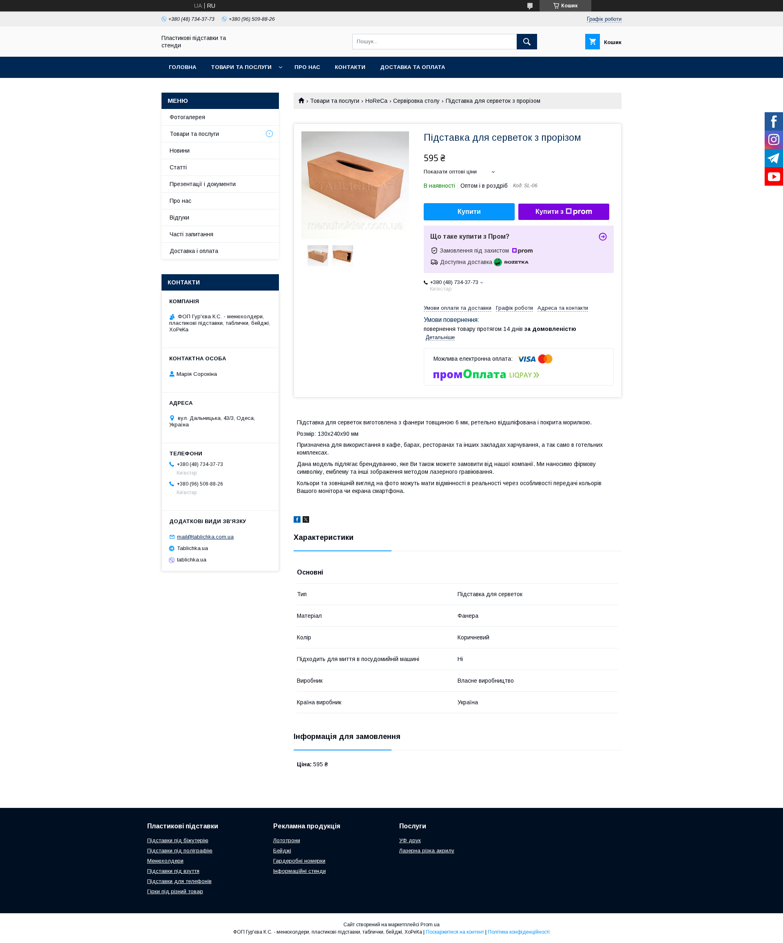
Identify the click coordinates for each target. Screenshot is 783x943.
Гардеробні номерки (299, 861)
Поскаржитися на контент (455, 932)
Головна (182, 67)
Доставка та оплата (412, 67)
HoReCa (376, 101)
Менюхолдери (165, 861)
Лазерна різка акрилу (426, 851)
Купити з (549, 211)
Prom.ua (430, 924)
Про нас (307, 67)
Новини (180, 150)
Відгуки (179, 217)
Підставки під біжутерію (177, 840)
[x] (306, 520)
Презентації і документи (203, 184)
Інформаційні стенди (299, 871)
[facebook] (297, 520)
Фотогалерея (187, 117)
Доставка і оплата (194, 251)
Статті (178, 167)
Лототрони (286, 840)
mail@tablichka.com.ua (205, 537)
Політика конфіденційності (519, 932)
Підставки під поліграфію (179, 851)
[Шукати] (527, 41)
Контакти (350, 67)
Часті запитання (191, 234)
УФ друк (410, 840)
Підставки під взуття (173, 871)
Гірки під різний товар (175, 891)
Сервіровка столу (416, 101)
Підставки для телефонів (179, 881)
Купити (469, 211)
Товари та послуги (241, 67)
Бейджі (282, 851)
